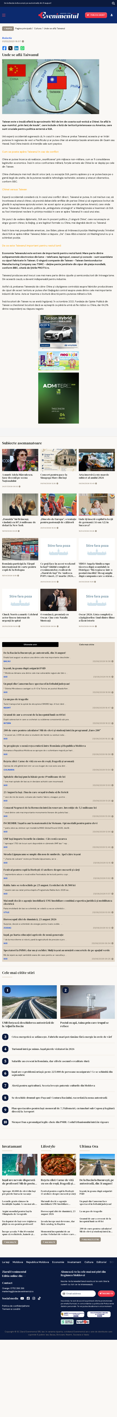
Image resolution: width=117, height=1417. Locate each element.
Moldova (18, 1262)
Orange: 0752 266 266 (13, 1288)
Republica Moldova (37, 1262)
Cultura (37, 28)
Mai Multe (11, 1242)
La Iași (5, 1262)
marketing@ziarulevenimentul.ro (18, 1291)
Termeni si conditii (11, 1309)
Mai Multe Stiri (91, 1239)
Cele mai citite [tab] (86, 644)
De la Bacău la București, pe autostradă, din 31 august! (27, 3)
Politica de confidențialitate (16, 1306)
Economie (58, 1262)
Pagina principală (23, 28)
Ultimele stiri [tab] (30, 644)
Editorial (101, 1262)
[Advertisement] (58, 1378)
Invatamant (74, 1262)
